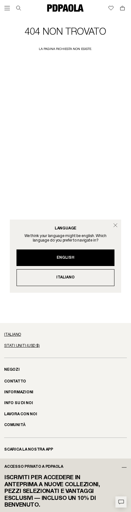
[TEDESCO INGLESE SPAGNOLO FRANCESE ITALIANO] (65, 335)
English (65, 257)
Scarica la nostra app (28, 449)
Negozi (12, 369)
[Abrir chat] (121, 502)
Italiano (65, 277)
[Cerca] (18, 8)
